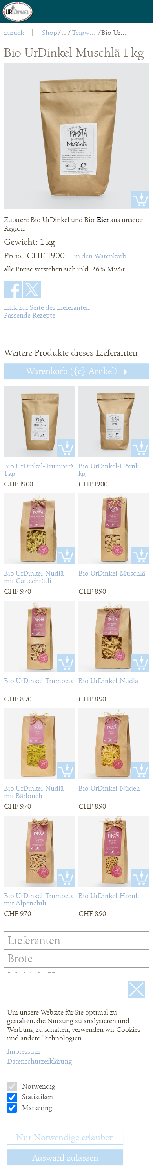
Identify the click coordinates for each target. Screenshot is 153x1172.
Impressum (23, 1051)
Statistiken (36, 1097)
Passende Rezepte (29, 315)
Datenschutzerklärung (39, 1061)
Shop (49, 32)
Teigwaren (84, 32)
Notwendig (37, 1086)
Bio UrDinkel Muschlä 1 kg (114, 32)
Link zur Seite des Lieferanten (47, 307)
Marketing (36, 1108)
